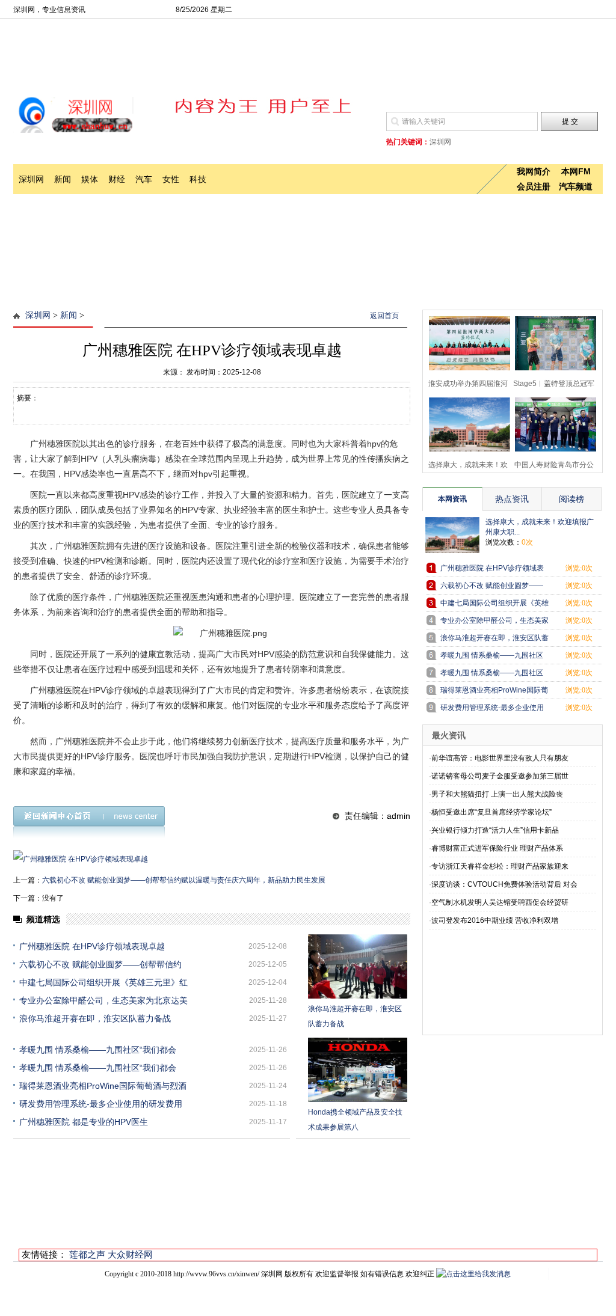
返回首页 (384, 315)
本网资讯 (452, 499)
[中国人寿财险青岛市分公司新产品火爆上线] (552, 422)
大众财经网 (130, 1254)
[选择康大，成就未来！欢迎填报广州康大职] (466, 422)
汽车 (143, 179)
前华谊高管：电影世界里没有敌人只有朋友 (499, 758)
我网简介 (533, 171)
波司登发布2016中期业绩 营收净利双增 (494, 920)
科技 (197, 179)
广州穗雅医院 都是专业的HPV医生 (83, 1122)
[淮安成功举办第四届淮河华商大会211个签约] (466, 341)
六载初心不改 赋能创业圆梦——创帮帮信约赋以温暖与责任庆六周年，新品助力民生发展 (183, 880)
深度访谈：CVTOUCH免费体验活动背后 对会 (504, 884)
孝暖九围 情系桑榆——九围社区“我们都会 (97, 1049)
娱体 (89, 179)
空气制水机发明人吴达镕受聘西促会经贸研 (499, 902)
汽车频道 (576, 186)
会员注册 (533, 186)
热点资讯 (512, 499)
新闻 (62, 179)
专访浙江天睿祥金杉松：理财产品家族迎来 (499, 866)
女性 (170, 179)
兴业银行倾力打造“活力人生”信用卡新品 (495, 830)
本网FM (576, 171)
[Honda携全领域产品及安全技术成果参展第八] (357, 1070)
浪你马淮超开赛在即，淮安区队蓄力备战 (95, 1018)
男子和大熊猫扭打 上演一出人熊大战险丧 (497, 794)
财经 (116, 179)
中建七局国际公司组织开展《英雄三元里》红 (103, 982)
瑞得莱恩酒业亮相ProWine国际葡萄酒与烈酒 (102, 1086)
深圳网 (31, 179)
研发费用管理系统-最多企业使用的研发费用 (100, 1104)
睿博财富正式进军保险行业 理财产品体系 (497, 848)
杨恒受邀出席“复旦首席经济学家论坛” (491, 812)
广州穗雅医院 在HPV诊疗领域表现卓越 (92, 946)
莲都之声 (87, 1254)
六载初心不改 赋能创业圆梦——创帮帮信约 (100, 964)
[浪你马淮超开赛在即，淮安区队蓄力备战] (357, 966)
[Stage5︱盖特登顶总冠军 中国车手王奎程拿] (552, 341)
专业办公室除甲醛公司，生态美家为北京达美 (103, 1000)
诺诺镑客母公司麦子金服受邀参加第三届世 (499, 776)
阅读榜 (571, 499)
